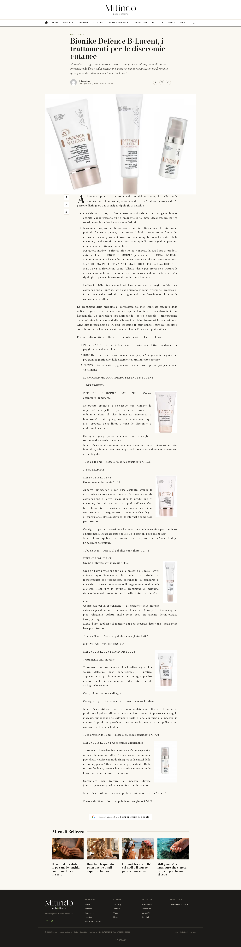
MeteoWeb (146, 909)
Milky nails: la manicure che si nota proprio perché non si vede (171, 869)
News (182, 23)
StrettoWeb (147, 904)
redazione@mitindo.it (179, 904)
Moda (55, 23)
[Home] (120, 9)
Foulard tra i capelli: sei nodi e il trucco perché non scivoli (136, 867)
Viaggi (171, 23)
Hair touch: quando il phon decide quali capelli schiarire (101, 867)
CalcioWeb (146, 913)
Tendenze (83, 23)
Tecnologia (140, 23)
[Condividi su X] (161, 82)
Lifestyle (98, 23)
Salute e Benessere (118, 23)
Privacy (193, 932)
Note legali (184, 932)
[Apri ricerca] (193, 23)
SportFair (145, 917)
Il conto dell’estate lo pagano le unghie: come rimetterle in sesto (66, 869)
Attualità (157, 23)
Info (176, 932)
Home (72, 34)
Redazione (85, 81)
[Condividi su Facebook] (155, 82)
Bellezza (68, 23)
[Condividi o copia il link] (168, 82)
